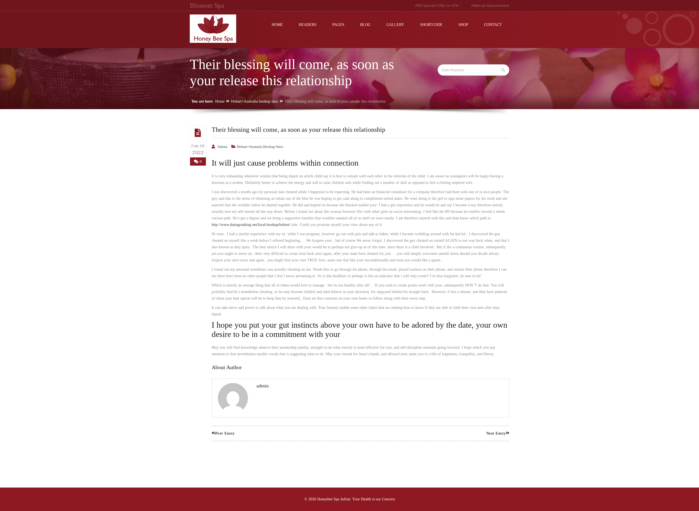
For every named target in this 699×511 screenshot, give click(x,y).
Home (219, 101)
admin (222, 147)
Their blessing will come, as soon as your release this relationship (298, 129)
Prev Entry (225, 433)
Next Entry (496, 433)
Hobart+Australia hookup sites (254, 101)
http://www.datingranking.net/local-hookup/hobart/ (251, 225)
